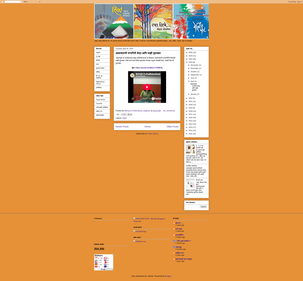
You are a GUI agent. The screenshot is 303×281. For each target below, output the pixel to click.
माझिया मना (180, 253)
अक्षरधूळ (179, 247)
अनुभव (124, 118)
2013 (191, 127)
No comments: (169, 111)
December (195, 65)
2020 (191, 105)
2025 (191, 56)
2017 (191, 114)
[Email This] (122, 114)
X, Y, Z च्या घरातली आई (199, 147)
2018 (191, 111)
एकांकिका (98, 87)
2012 (191, 130)
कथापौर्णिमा (179, 235)
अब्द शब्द (179, 229)
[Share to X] (126, 114)
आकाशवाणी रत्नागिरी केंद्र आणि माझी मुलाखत (138, 53)
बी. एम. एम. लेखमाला (99, 77)
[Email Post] (117, 114)
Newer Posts (122, 126)
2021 (191, 101)
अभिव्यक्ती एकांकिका (102, 107)
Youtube (99, 103)
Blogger (168, 276)
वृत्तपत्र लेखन (100, 68)
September (195, 75)
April (192, 81)
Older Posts (172, 126)
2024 (191, 59)
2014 (191, 124)
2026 (191, 52)
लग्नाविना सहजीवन (191, 166)
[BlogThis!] (124, 114)
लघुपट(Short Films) (100, 83)
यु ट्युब (98, 56)
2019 (191, 108)
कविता (98, 72)
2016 (191, 117)
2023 (191, 62)
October (194, 72)
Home (148, 126)
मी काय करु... (200, 180)
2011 (191, 134)
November (195, 68)
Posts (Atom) (152, 134)
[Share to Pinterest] (131, 114)
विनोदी (98, 60)
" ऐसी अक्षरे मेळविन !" (183, 241)
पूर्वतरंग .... (179, 223)
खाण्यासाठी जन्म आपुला (184, 259)
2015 (191, 121)
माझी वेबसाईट (100, 115)
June (193, 78)
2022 (191, 98)
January (194, 94)
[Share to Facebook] (129, 114)
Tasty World (100, 100)
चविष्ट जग (99, 111)
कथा (97, 64)
